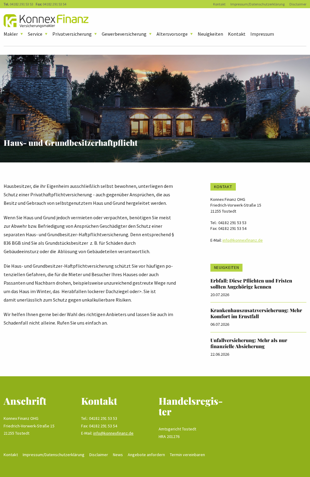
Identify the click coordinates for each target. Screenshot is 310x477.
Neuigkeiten (210, 34)
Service (35, 34)
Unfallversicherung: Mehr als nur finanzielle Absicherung (248, 343)
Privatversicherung (72, 34)
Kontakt (219, 4)
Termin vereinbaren (187, 454)
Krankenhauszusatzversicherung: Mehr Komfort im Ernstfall (256, 313)
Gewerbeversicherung (124, 34)
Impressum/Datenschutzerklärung (257, 4)
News (118, 454)
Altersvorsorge (172, 34)
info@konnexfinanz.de (243, 240)
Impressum (262, 34)
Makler (11, 34)
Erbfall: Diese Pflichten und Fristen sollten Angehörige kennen (251, 283)
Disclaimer (297, 4)
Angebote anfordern (146, 454)
